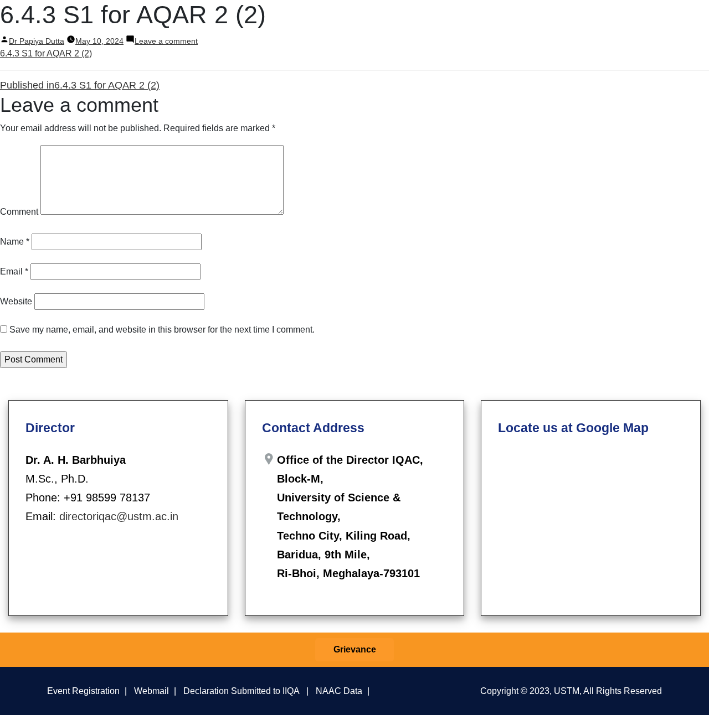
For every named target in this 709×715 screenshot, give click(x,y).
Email (14, 271)
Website (16, 301)
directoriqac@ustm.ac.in (118, 516)
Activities (431, 21)
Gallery (655, 21)
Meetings (375, 21)
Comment (19, 211)
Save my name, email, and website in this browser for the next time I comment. (162, 329)
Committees (323, 21)
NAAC (538, 21)
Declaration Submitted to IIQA (241, 691)
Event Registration (83, 691)
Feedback (488, 21)
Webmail (151, 691)
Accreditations (597, 21)
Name (14, 241)
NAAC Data (339, 691)
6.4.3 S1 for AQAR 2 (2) (46, 53)
